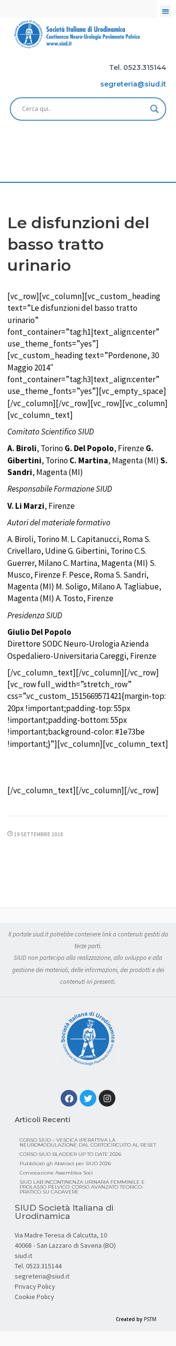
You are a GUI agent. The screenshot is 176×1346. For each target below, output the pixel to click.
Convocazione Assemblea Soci (56, 1173)
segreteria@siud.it (42, 1276)
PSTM (150, 1319)
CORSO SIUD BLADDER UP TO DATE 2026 (70, 1154)
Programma (93, 768)
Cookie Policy (34, 1296)
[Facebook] (69, 1098)
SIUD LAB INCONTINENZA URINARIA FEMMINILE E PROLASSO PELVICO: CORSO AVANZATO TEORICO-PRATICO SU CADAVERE (82, 1187)
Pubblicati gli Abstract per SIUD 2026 (65, 1163)
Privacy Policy (35, 1286)
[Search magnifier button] (154, 109)
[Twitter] (88, 1098)
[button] (166, 11)
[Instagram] (107, 1098)
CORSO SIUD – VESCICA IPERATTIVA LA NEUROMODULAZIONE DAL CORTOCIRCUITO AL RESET (88, 1142)
